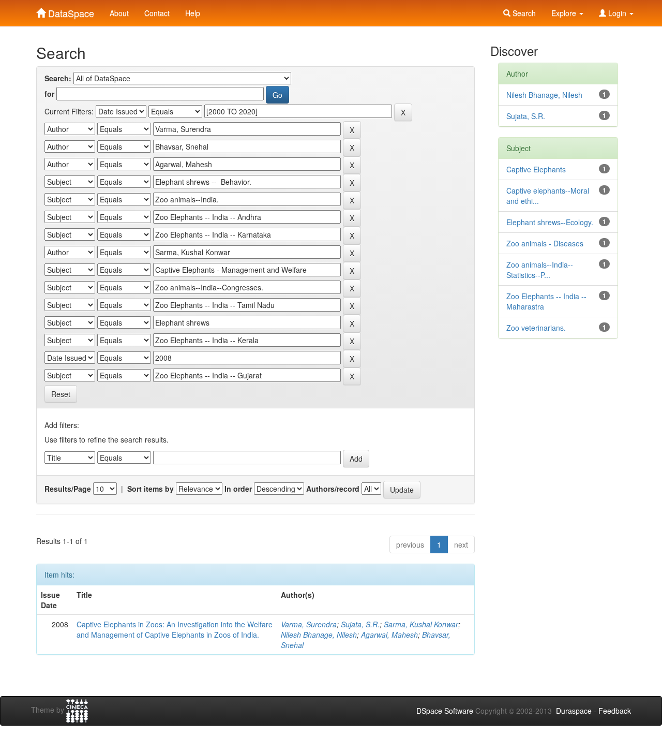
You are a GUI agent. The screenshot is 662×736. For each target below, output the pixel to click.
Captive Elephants (536, 169)
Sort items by (150, 488)
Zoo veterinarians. (536, 327)
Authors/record (332, 488)
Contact (157, 13)
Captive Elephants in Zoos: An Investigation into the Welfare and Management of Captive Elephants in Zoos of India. (175, 629)
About (119, 13)
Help (192, 13)
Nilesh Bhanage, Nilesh (319, 634)
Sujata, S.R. (360, 624)
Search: (57, 78)
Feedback (614, 710)
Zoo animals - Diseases (544, 243)
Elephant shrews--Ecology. (549, 222)
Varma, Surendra (309, 624)
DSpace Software (444, 710)
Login (617, 13)
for (49, 94)
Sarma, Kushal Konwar (421, 624)
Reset (60, 394)
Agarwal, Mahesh (389, 634)
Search (523, 13)
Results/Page (67, 488)
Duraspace (574, 710)
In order (238, 488)
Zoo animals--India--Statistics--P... (539, 269)
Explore (564, 13)
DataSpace (70, 11)
